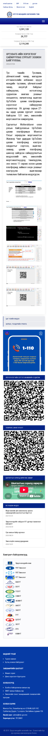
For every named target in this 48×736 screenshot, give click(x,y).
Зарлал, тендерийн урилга (16, 324)
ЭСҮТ (17, 624)
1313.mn (25, 3)
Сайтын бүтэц (8, 7)
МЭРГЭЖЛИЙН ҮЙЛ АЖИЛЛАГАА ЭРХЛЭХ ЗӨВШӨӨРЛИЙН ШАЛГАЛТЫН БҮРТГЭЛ (19, 512)
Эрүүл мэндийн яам (23, 563)
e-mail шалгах (7, 3)
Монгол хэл (21, 7)
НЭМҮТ (18, 634)
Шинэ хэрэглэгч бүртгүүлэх (15, 677)
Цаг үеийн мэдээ (12, 319)
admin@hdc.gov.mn (20, 715)
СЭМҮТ (18, 596)
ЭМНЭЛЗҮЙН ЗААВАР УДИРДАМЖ (17, 541)
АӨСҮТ (18, 605)
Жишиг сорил (10, 673)
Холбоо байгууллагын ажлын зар (17, 688)
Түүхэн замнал (10, 659)
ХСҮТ (17, 587)
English (31, 7)
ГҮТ (16, 615)
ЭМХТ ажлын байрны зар (14, 691)
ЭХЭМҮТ (18, 601)
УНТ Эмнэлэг (20, 568)
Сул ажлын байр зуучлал (15, 532)
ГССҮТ (17, 591)
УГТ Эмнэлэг (20, 577)
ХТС (17, 629)
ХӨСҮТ (18, 582)
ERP (17, 3)
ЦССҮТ (18, 620)
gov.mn (35, 3)
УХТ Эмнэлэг (20, 573)
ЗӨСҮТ (18, 610)
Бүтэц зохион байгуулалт (14, 662)
